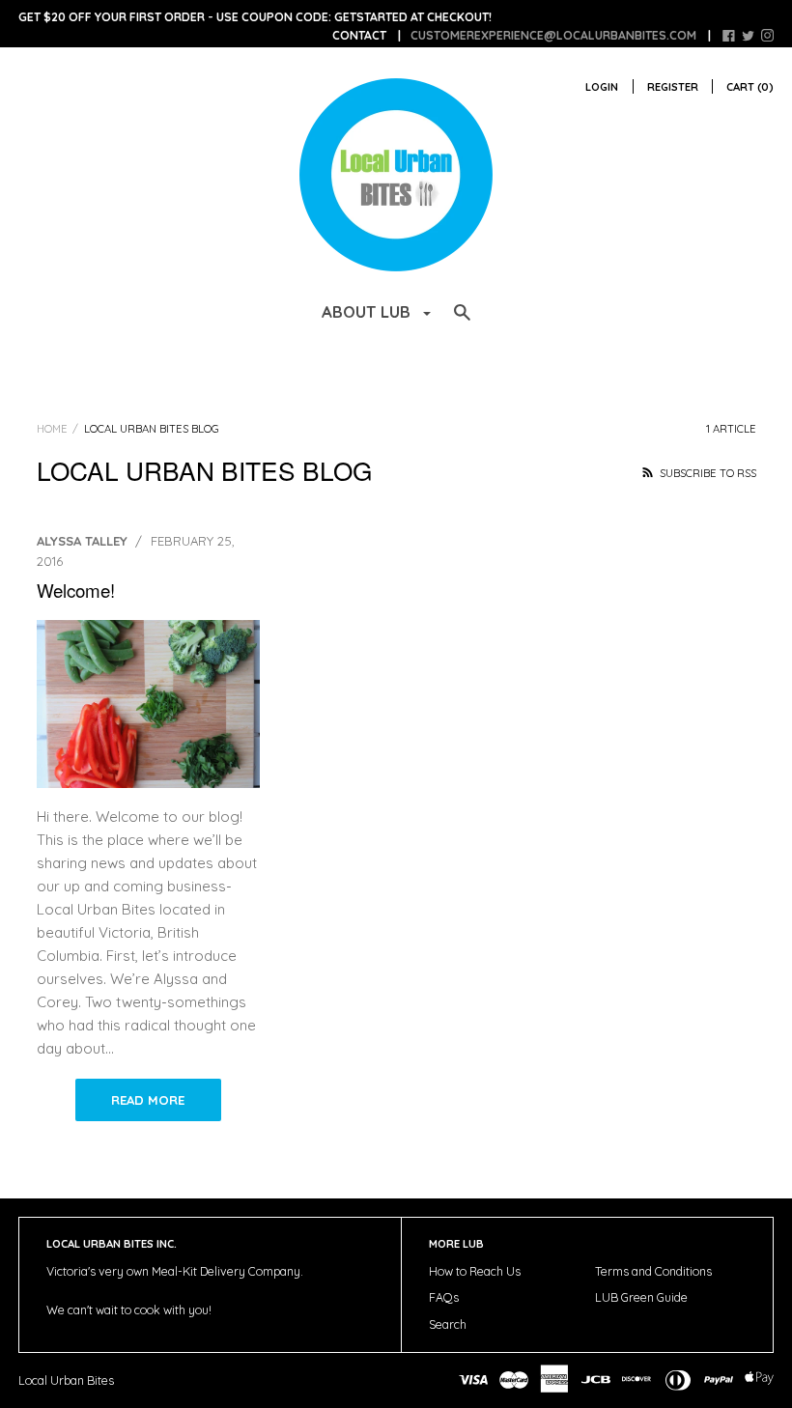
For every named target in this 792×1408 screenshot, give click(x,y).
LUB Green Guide (641, 1297)
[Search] (462, 321)
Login (601, 87)
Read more (147, 1100)
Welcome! (76, 590)
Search (448, 1324)
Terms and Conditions (653, 1271)
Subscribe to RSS (706, 473)
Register (672, 87)
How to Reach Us (475, 1271)
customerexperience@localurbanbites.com (553, 35)
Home (52, 429)
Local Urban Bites (66, 1380)
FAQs (444, 1297)
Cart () (750, 87)
